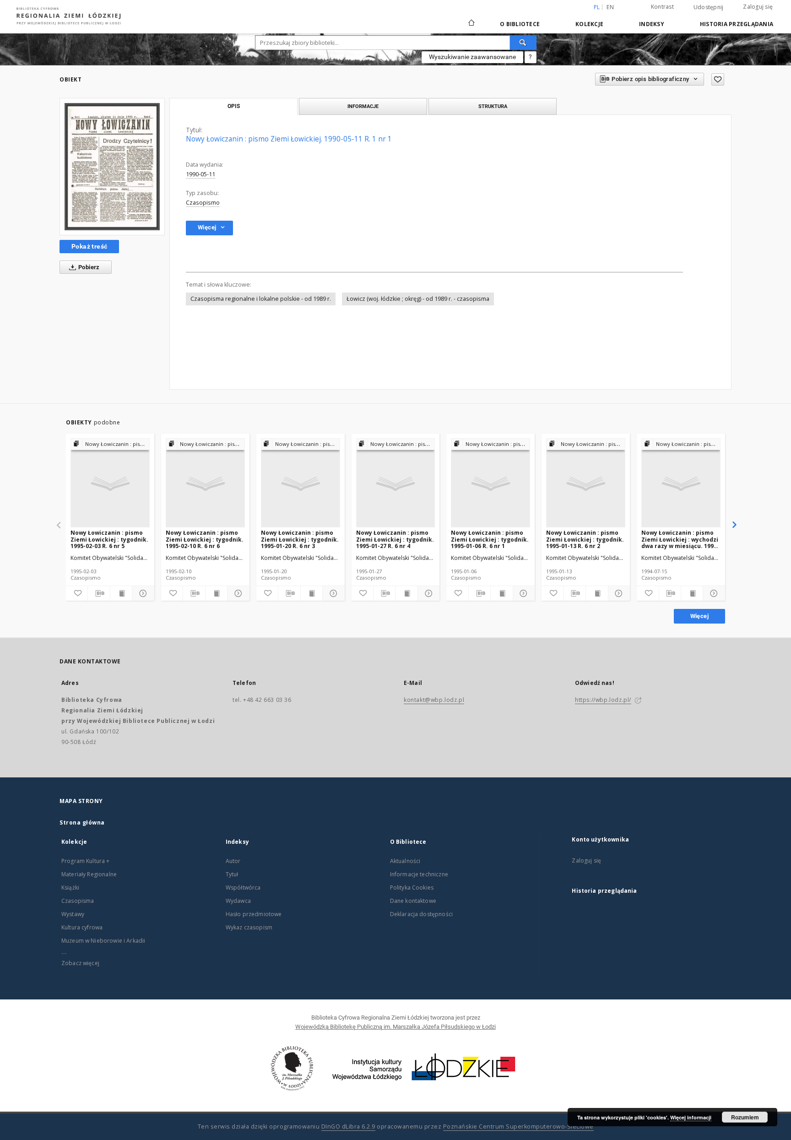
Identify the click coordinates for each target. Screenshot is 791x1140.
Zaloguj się (758, 7)
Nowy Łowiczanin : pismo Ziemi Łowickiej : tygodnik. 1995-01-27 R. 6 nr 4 (395, 539)
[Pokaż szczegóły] (141, 593)
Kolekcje (589, 24)
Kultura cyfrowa (82, 927)
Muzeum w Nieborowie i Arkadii (103, 941)
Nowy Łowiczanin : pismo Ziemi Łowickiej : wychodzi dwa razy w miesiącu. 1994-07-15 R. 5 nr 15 (680, 539)
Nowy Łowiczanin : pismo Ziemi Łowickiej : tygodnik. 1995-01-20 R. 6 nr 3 (300, 539)
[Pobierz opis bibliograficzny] (98, 593)
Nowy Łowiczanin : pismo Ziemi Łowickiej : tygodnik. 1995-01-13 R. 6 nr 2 (585, 539)
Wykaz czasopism (249, 927)
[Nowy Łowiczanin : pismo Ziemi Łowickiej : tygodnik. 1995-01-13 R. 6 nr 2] (586, 483)
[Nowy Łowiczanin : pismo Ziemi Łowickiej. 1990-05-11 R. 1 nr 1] (112, 166)
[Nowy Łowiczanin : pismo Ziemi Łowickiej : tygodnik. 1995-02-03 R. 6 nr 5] (110, 483)
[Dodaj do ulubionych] (717, 79)
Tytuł (232, 874)
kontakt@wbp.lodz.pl (434, 700)
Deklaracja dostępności (421, 914)
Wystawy (72, 914)
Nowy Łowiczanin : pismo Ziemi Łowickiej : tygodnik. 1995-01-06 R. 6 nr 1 (490, 539)
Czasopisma (77, 901)
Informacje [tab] (363, 106)
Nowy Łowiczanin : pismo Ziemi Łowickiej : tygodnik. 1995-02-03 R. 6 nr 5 (109, 539)
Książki (70, 887)
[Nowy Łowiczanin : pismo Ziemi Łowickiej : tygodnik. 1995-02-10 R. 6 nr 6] (205, 483)
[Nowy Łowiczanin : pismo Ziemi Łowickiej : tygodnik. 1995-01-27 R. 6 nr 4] (396, 483)
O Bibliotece (520, 24)
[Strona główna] (471, 19)
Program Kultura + (85, 861)
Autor (233, 861)
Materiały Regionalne (89, 874)
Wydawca (238, 901)
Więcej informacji (690, 1117)
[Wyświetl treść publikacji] (121, 593)
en (610, 7)
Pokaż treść (89, 246)
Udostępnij (708, 7)
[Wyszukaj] (523, 42)
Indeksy (651, 24)
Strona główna (82, 822)
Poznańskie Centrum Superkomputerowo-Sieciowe (518, 1126)
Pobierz (88, 267)
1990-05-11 (200, 174)
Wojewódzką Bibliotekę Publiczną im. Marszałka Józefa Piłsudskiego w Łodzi (395, 1026)
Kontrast (662, 7)
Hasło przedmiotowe (254, 914)
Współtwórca (243, 887)
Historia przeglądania (736, 24)
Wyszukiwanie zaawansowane (472, 56)
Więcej (699, 616)
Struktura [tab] (492, 106)
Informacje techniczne (419, 874)
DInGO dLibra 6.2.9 (348, 1126)
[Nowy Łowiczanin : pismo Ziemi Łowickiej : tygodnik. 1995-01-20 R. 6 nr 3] (300, 483)
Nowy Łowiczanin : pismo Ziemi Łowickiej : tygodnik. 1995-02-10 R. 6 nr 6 (205, 539)
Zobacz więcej (80, 963)
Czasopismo (203, 202)
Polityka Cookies (411, 887)
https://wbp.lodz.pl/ (603, 700)
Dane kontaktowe (413, 901)
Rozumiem (745, 1117)
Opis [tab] (234, 106)
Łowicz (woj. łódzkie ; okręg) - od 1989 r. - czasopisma (418, 299)
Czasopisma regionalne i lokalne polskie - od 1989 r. (260, 299)
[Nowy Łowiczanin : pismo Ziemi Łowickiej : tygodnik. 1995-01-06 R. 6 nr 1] (490, 483)
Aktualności (405, 861)
